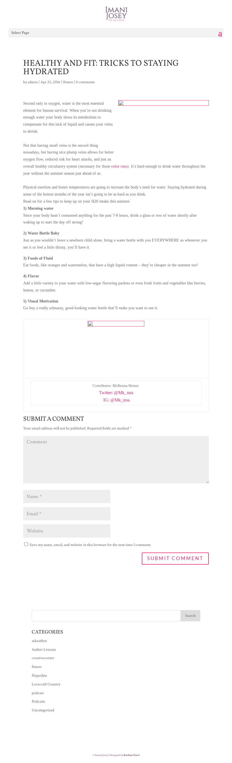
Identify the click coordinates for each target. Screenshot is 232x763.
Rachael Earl (131, 755)
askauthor (39, 640)
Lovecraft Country (46, 684)
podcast (38, 693)
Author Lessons (44, 649)
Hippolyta (39, 675)
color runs (119, 166)
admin (33, 82)
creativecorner (43, 658)
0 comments (85, 82)
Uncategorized (43, 710)
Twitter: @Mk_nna (116, 392)
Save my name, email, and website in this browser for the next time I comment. (90, 544)
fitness (68, 82)
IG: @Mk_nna (116, 400)
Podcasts (38, 701)
